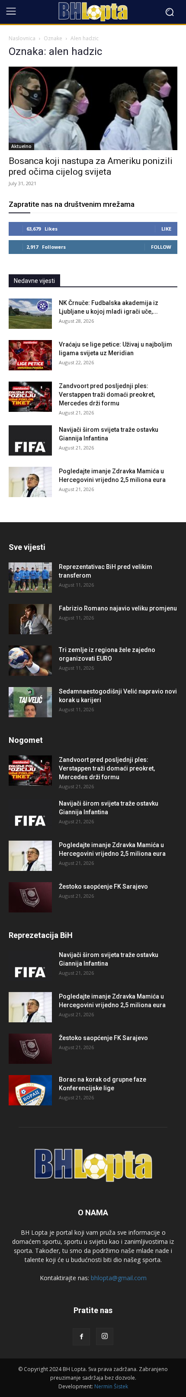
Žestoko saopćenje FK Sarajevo (103, 886)
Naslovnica (22, 38)
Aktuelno (21, 146)
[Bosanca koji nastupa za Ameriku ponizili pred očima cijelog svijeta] (93, 108)
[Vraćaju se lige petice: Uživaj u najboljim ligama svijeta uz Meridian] (30, 355)
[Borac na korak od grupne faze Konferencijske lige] (30, 1090)
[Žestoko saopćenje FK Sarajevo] (30, 897)
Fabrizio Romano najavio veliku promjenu (118, 608)
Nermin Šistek (111, 1386)
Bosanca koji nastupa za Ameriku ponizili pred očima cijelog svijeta (91, 166)
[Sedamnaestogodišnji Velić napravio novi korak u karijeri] (30, 702)
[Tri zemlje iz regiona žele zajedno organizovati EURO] (30, 661)
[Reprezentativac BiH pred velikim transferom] (30, 577)
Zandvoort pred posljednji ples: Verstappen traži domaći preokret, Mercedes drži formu (107, 394)
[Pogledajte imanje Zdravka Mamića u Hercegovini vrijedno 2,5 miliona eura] (30, 482)
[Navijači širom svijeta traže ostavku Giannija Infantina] (30, 440)
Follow (161, 247)
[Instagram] (104, 1336)
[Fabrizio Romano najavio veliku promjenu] (30, 619)
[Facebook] (81, 1337)
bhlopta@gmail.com (119, 1278)
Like (166, 228)
